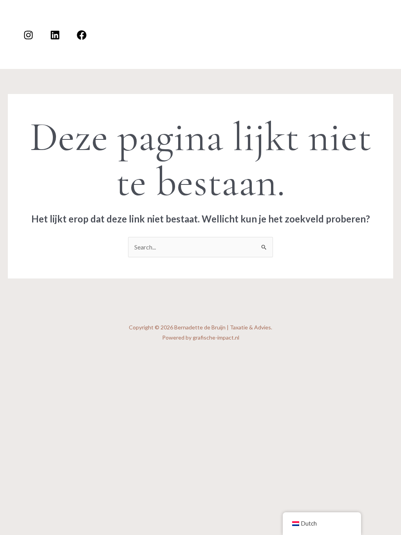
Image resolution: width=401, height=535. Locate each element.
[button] (363, 17)
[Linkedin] (55, 35)
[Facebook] (82, 35)
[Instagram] (28, 35)
